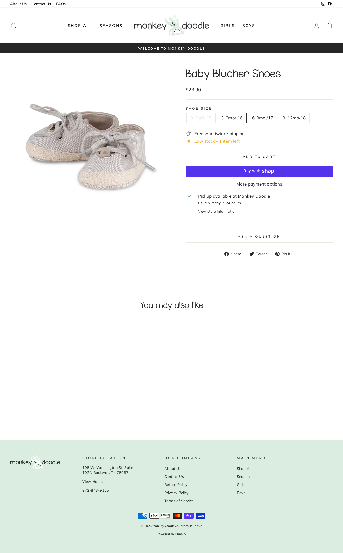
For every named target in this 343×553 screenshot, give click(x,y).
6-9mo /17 (262, 117)
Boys (248, 25)
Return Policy (176, 484)
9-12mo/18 (294, 117)
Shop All (80, 25)
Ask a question (259, 236)
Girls (227, 25)
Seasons (111, 25)
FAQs (61, 3)
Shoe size (199, 108)
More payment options (259, 184)
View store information (217, 211)
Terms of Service (179, 500)
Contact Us (41, 3)
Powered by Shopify (171, 534)
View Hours (92, 481)
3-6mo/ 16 (232, 117)
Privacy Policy (176, 492)
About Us (18, 3)
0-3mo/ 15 (201, 117)
